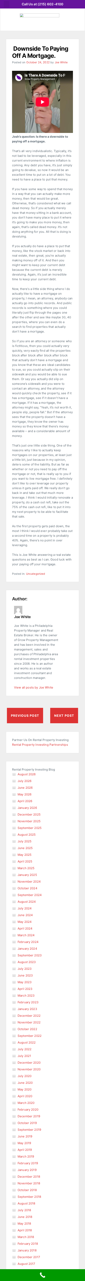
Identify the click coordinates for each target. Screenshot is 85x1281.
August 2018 (26, 1203)
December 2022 (29, 1016)
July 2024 (25, 908)
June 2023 (25, 975)
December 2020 (29, 1062)
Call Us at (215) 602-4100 (42, 4)
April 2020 (25, 1096)
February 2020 (28, 1109)
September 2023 (30, 955)
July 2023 (25, 969)
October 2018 (27, 1190)
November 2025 (29, 821)
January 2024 (27, 948)
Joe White (61, 62)
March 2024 (26, 935)
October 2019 (27, 1123)
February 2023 (28, 1002)
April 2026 (25, 801)
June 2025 (25, 848)
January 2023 (27, 1009)
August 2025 (27, 834)
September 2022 (30, 1036)
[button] (6, 4)
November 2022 (29, 1022)
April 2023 (25, 989)
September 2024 (30, 895)
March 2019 (26, 1156)
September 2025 (30, 828)
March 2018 (26, 1237)
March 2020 (26, 1103)
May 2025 (24, 855)
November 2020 (29, 1069)
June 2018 (25, 1217)
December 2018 (29, 1176)
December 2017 (29, 1257)
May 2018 (24, 1223)
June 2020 (25, 1083)
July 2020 (24, 1076)
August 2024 (27, 902)
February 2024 (28, 942)
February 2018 (28, 1243)
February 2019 (28, 1163)
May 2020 (24, 1089)
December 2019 (29, 1116)
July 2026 (24, 781)
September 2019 (29, 1130)
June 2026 (25, 788)
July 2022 (24, 1049)
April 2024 (25, 928)
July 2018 (24, 1210)
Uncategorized (35, 573)
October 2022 (27, 1029)
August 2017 (26, 1264)
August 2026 (27, 774)
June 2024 (25, 915)
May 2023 (25, 982)
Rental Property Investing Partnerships (40, 745)
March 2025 (26, 868)
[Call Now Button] (42, 1275)
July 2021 (24, 1056)
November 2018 (29, 1183)
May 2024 (25, 922)
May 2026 (24, 794)
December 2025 (29, 814)
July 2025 (24, 841)
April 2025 (25, 861)
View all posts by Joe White (33, 687)
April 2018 (25, 1230)
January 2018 (27, 1250)
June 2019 (25, 1136)
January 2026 (27, 808)
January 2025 (27, 875)
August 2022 (27, 1042)
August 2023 (27, 962)
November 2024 (29, 881)
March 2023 (26, 995)
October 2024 (27, 888)
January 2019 (27, 1170)
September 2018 (29, 1197)
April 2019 (25, 1150)
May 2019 (24, 1143)
